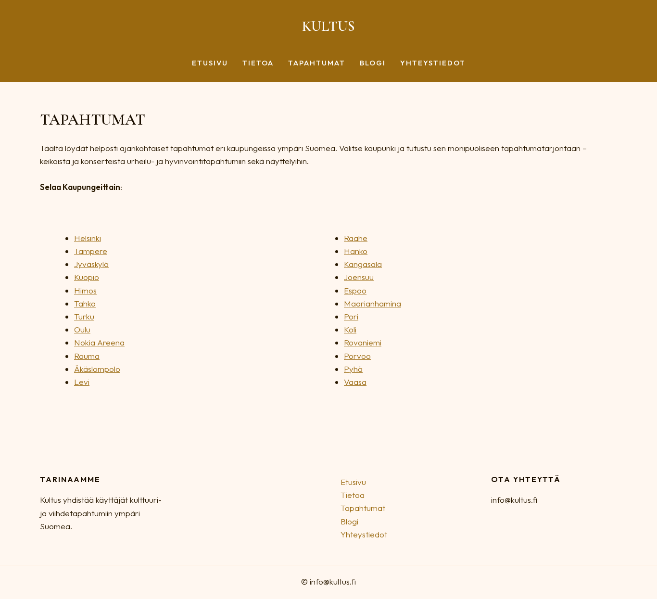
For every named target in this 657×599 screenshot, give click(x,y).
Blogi (373, 63)
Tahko (85, 303)
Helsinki (87, 238)
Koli (350, 329)
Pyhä (353, 369)
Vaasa (355, 382)
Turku (84, 316)
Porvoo (357, 356)
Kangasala (363, 264)
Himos (85, 290)
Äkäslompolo (97, 369)
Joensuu (359, 277)
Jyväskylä (91, 264)
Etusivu (210, 63)
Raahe (355, 238)
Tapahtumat (316, 63)
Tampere (90, 251)
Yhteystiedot (433, 63)
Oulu (82, 329)
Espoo (355, 290)
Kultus (328, 26)
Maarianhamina (372, 303)
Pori (351, 316)
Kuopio (86, 277)
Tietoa (258, 63)
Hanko (355, 251)
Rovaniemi (362, 342)
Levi (81, 382)
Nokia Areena (99, 342)
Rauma (87, 356)
